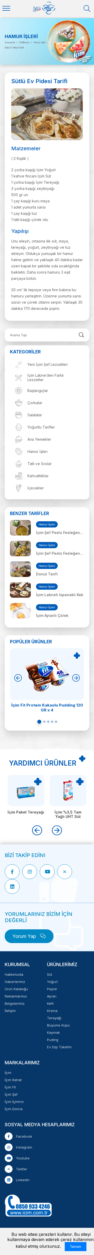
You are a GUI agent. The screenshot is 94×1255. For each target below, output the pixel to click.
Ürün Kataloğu (16, 989)
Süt (49, 974)
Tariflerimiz (24, 42)
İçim (8, 1073)
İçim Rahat (13, 1080)
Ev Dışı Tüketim (59, 1047)
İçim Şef (11, 1094)
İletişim (10, 1011)
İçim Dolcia (13, 1109)
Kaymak (53, 1032)
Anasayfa (10, 42)
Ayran (51, 996)
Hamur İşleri (39, 42)
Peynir (52, 989)
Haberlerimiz (15, 982)
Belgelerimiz (15, 1003)
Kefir (50, 1003)
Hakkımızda (14, 974)
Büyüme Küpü (58, 1025)
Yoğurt (52, 982)
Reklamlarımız (16, 996)
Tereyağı (54, 1018)
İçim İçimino (14, 1102)
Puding (52, 1040)
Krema (52, 1011)
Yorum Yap (25, 936)
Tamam (75, 1247)
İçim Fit (10, 1087)
